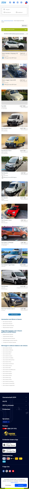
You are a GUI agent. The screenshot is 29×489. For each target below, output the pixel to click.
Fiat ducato (4, 198)
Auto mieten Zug (7, 377)
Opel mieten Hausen (7, 323)
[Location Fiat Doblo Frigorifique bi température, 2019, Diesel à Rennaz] (14, 255)
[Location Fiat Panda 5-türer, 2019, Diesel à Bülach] (14, 211)
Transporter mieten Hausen (9, 342)
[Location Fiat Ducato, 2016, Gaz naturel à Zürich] (14, 164)
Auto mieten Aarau (7, 365)
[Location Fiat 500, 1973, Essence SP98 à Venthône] (14, 97)
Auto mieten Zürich (7, 348)
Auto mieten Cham (7, 379)
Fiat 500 (3, 106)
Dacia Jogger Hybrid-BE (8, 80)
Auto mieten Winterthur (8, 359)
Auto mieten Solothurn (8, 363)
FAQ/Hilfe (18, 3)
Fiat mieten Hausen (7, 321)
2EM (2, 20)
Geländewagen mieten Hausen (10, 340)
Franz (21, 3)
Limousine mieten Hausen (9, 338)
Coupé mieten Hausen (8, 336)
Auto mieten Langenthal (8, 385)
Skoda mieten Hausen (8, 327)
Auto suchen (10, 3)
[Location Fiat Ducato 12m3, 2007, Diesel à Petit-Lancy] (14, 119)
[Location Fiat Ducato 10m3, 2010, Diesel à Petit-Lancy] (14, 141)
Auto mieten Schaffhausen (9, 369)
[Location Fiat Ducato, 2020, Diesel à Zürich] (14, 277)
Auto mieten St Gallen (8, 357)
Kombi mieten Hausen (8, 334)
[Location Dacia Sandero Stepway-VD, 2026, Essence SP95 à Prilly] (14, 44)
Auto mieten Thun (7, 371)
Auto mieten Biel (7, 367)
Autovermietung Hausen (8, 20)
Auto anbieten (14, 3)
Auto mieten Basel (7, 352)
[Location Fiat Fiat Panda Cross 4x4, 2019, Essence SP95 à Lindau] (14, 299)
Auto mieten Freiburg (8, 350)
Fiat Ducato (4, 173)
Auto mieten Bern (7, 353)
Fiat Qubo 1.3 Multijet (7, 242)
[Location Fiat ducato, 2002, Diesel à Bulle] (14, 188)
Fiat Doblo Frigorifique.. (8, 265)
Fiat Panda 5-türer (6, 220)
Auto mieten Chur (7, 361)
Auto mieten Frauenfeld (8, 383)
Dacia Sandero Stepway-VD (9, 53)
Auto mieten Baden (7, 373)
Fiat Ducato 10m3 (6, 150)
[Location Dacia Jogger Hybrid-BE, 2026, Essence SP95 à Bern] (14, 71)
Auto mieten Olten (7, 375)
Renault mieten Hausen (8, 325)
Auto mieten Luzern (7, 355)
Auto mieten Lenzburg (8, 381)
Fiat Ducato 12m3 (6, 128)
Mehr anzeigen (14, 314)
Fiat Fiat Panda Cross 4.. (8, 308)
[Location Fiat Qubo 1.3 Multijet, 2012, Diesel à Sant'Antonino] (14, 233)
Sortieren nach (7, 33)
